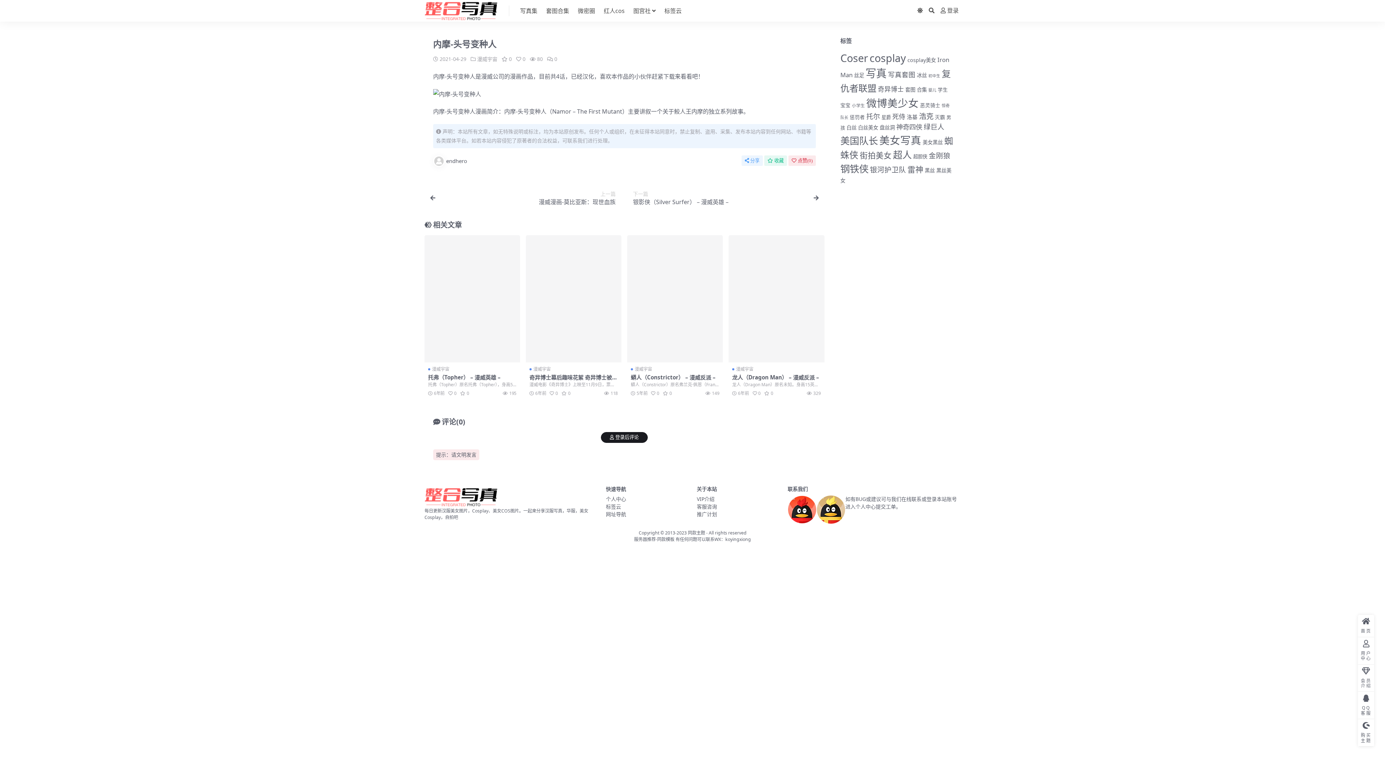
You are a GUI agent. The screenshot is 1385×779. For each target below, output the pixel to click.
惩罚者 (857, 117)
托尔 (873, 116)
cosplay (888, 58)
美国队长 (859, 140)
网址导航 (616, 514)
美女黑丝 (933, 142)
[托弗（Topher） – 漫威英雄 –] (472, 299)
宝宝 (845, 105)
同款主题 (696, 533)
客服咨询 (707, 506)
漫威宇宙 (487, 59)
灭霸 (940, 117)
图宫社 (642, 11)
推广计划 (707, 514)
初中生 (934, 75)
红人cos (614, 11)
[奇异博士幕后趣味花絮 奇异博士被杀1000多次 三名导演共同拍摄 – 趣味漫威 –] (573, 299)
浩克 (926, 116)
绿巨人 (934, 127)
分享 (755, 160)
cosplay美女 (921, 60)
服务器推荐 (645, 539)
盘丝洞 (887, 127)
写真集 (528, 11)
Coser (854, 58)
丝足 (859, 75)
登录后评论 (627, 437)
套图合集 (557, 11)
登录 (953, 11)
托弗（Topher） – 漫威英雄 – (464, 377)
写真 (876, 73)
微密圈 (586, 11)
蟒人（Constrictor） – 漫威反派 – (673, 377)
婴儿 (932, 90)
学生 (943, 90)
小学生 (858, 105)
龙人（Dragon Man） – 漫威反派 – (775, 377)
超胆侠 (920, 156)
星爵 (886, 117)
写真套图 (901, 74)
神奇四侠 (909, 126)
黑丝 (930, 170)
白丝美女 (868, 127)
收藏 (779, 160)
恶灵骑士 (930, 105)
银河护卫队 (888, 170)
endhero (456, 160)
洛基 (912, 116)
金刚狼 (939, 155)
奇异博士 (891, 89)
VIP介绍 (706, 499)
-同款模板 (665, 539)
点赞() (805, 160)
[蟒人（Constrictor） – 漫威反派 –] (675, 299)
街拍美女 (876, 155)
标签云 (673, 11)
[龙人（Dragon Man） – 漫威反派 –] (776, 299)
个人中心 (616, 499)
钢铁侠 (854, 168)
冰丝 (922, 75)
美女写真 (900, 140)
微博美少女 (892, 103)
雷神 (915, 169)
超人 (902, 154)
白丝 (852, 127)
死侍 (898, 116)
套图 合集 (916, 89)
